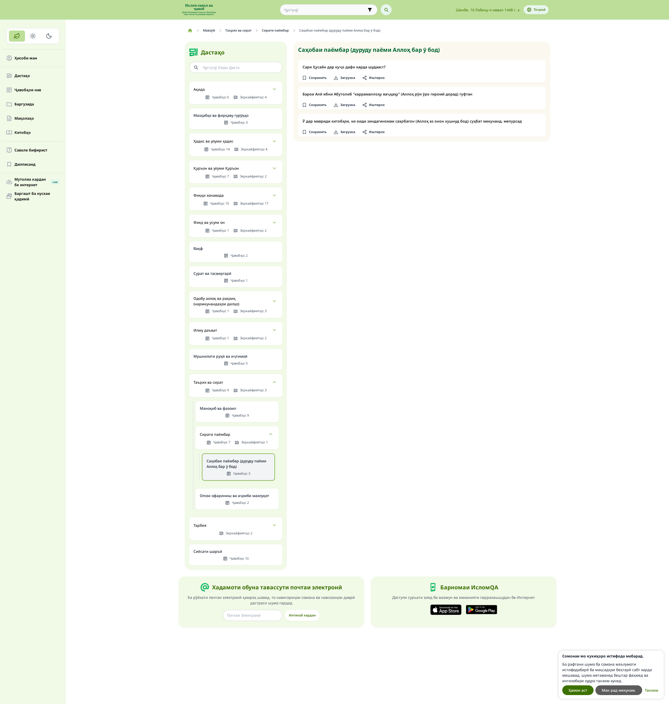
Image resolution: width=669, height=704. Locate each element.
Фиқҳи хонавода (208, 195)
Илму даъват (205, 330)
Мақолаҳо (24, 118)
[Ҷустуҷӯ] (386, 9)
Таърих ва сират (208, 382)
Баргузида (24, 104)
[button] (314, 78)
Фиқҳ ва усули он (209, 222)
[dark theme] (49, 36)
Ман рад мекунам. (619, 690)
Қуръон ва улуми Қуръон (216, 168)
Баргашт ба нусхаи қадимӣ (32, 196)
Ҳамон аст (578, 690)
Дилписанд (24, 164)
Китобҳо (22, 132)
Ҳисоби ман (25, 58)
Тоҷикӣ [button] (539, 9)
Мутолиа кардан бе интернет (36, 182)
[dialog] (611, 675)
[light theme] (33, 36)
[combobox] (325, 10)
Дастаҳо (22, 75)
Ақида (199, 89)
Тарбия (199, 525)
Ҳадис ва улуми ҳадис (213, 141)
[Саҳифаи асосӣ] (190, 30)
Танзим (651, 690)
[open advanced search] (370, 9)
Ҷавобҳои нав (27, 90)
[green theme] (17, 36)
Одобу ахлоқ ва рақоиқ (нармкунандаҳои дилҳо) (216, 301)
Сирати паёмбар (215, 434)
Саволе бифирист (30, 150)
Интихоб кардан (302, 615)
